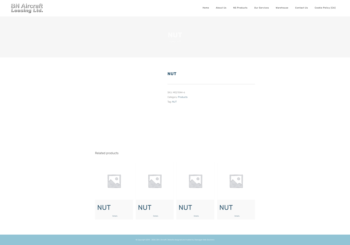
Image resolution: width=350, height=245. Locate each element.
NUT (174, 101)
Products (182, 97)
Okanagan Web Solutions (204, 240)
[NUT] (114, 181)
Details (114, 216)
